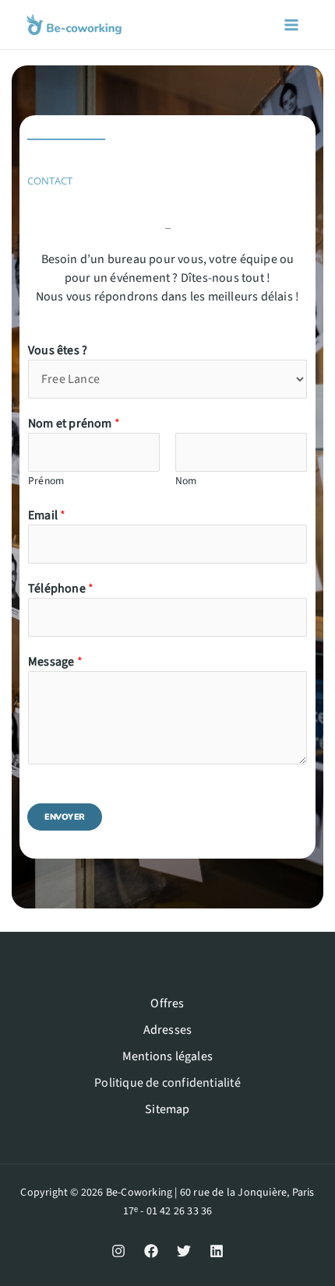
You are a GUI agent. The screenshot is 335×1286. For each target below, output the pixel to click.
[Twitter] (184, 1251)
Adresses (167, 1029)
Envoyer (64, 817)
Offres (167, 1003)
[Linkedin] (217, 1251)
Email (46, 515)
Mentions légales (167, 1056)
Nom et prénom (74, 423)
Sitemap (167, 1109)
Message (55, 661)
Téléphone (60, 588)
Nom (186, 480)
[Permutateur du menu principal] (291, 25)
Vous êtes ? (57, 350)
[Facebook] (151, 1251)
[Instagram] (118, 1251)
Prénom (46, 480)
